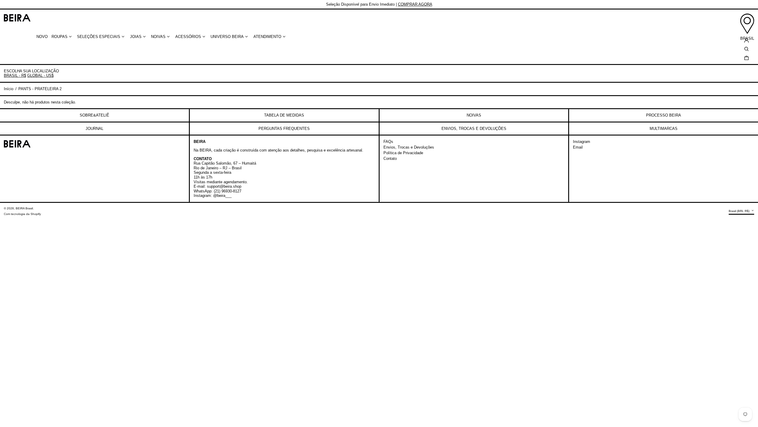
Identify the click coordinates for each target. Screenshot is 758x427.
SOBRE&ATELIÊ (94, 115)
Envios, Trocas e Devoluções (408, 147)
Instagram (581, 141)
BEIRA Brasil (24, 208)
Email (578, 147)
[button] (746, 57)
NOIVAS (474, 115)
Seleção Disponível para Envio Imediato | (379, 4)
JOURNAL (94, 128)
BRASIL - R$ (15, 75)
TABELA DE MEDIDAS (284, 115)
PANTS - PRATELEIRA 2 (40, 89)
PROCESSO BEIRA (663, 115)
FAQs (388, 141)
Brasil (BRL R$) (739, 210)
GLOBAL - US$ (40, 75)
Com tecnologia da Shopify (22, 214)
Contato (390, 158)
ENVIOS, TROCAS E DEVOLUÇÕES (473, 128)
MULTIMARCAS (663, 128)
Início (8, 89)
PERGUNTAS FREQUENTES (284, 128)
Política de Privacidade (403, 153)
